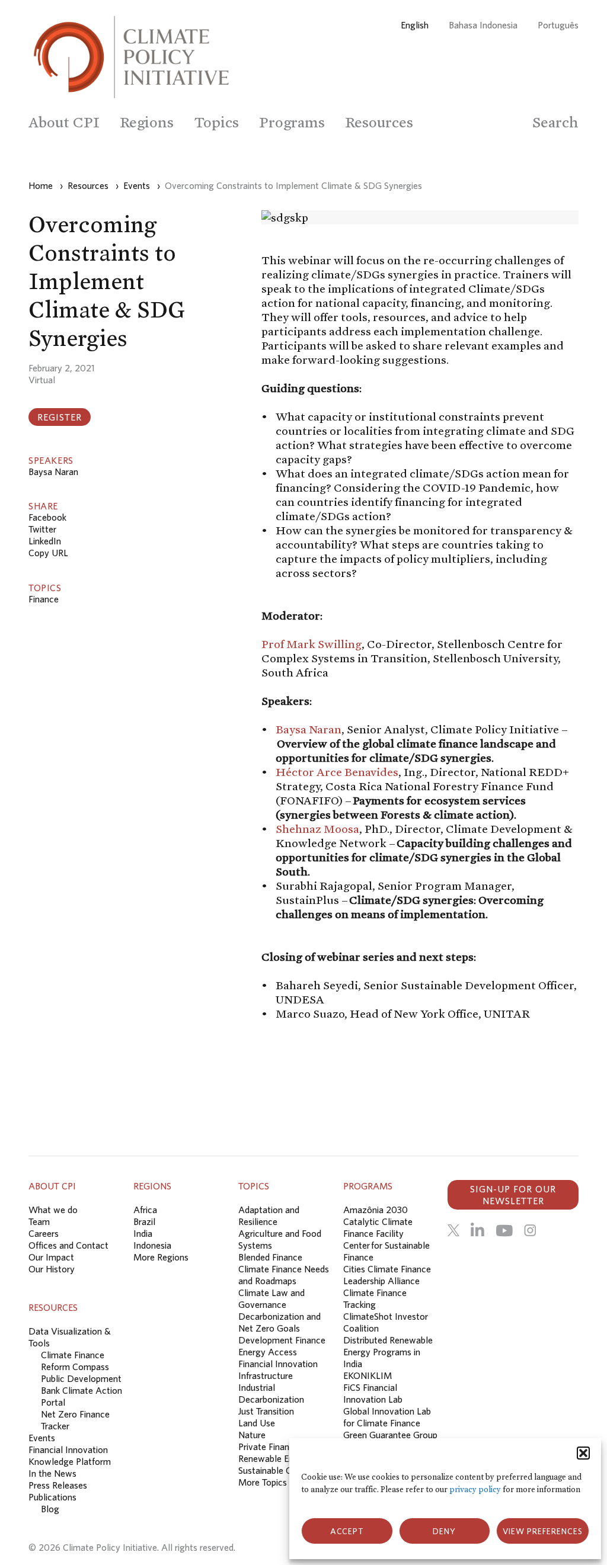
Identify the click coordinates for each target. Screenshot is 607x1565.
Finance (43, 599)
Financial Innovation (278, 1363)
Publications (52, 1497)
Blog (50, 1508)
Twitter (42, 529)
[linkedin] (477, 1230)
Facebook (47, 517)
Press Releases (57, 1485)
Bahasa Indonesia (483, 25)
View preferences (543, 1531)
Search (555, 122)
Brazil (144, 1221)
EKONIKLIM (367, 1375)
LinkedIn (44, 540)
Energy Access (267, 1351)
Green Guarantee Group (390, 1434)
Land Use (256, 1423)
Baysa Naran (53, 471)
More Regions (161, 1257)
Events (41, 1437)
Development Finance (281, 1340)
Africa (145, 1209)
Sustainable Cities (273, 1470)
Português (558, 25)
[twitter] (453, 1230)
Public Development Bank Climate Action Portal (81, 1390)
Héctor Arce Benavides (337, 772)
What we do (53, 1209)
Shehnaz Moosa (317, 829)
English (415, 25)
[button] (583, 1453)
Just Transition (266, 1411)
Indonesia (152, 1245)
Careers (43, 1233)
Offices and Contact (68, 1245)
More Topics (262, 1482)
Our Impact (51, 1257)
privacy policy (475, 1489)
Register (59, 417)
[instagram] (530, 1230)
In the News (52, 1473)
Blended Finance (270, 1257)
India (142, 1233)
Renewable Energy (274, 1458)
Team (39, 1221)
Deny (444, 1531)
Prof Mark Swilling (311, 644)
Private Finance (268, 1446)
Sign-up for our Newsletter (513, 1195)
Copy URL (48, 552)
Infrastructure (265, 1375)
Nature (252, 1434)
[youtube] (504, 1230)
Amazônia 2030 (375, 1209)
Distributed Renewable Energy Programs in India (388, 1352)
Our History (51, 1268)
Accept (347, 1531)
